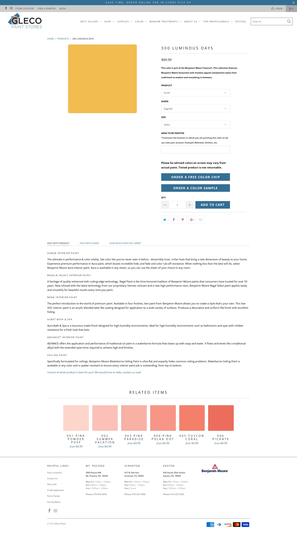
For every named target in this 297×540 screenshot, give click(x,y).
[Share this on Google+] (191, 220)
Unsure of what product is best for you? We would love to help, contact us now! (94, 372)
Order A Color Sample (195, 188)
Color (139, 21)
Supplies (123, 21)
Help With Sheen (89, 243)
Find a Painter (47, 8)
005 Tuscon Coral (192, 418)
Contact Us (52, 478)
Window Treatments (164, 21)
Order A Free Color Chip (195, 177)
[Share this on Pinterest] (182, 220)
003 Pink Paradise (134, 418)
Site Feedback (53, 502)
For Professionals (216, 21)
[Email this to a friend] (200, 220)
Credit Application (55, 490)
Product (166, 85)
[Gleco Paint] (25, 21)
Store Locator (24, 8)
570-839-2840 (100, 494)
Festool (240, 21)
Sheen (164, 101)
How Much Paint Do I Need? (125, 243)
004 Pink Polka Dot (163, 418)
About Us (191, 21)
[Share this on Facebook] (174, 220)
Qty (163, 197)
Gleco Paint (60, 523)
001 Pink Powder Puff (76, 418)
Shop (107, 21)
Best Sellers (89, 21)
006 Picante (221, 418)
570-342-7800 (139, 494)
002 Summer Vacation (105, 418)
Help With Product (58, 243)
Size (163, 117)
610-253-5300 (177, 494)
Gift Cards (52, 484)
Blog (63, 8)
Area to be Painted (194, 138)
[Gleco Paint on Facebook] (5, 8)
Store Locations (54, 472)
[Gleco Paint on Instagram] (11, 8)
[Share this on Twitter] (165, 220)
